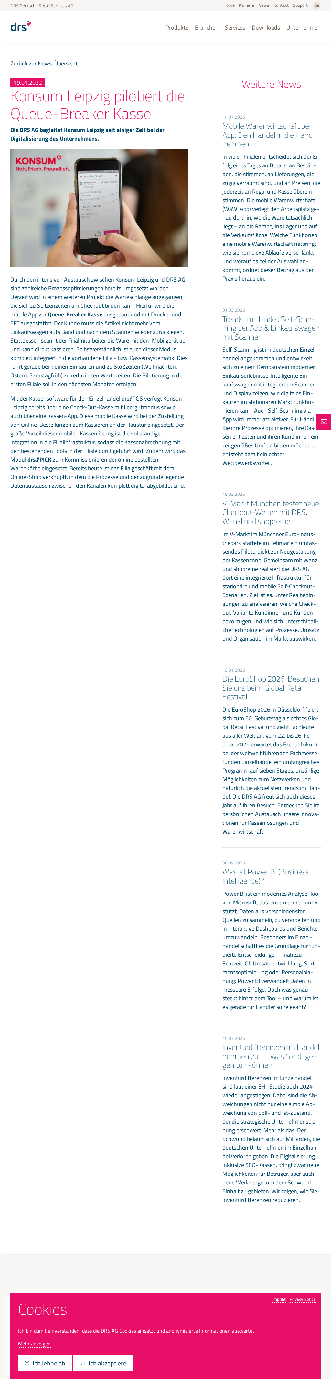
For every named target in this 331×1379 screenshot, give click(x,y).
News (263, 5)
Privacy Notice (303, 1299)
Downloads (266, 27)
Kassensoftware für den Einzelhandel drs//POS (86, 398)
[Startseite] (20, 33)
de (317, 5)
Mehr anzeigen (34, 1343)
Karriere (246, 5)
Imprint (279, 1299)
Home (229, 5)
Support (300, 5)
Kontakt (281, 5)
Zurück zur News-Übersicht (44, 63)
